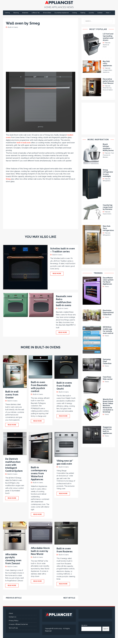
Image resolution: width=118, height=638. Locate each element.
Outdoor (99, 12)
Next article (69, 598)
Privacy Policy (13, 620)
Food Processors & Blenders (108, 155)
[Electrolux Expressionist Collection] (92, 320)
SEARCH (84, 625)
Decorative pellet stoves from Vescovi (108, 81)
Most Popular (98, 29)
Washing (16, 12)
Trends (98, 273)
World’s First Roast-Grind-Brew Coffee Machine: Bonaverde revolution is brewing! (108, 405)
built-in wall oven (23, 143)
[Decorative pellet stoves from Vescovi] (92, 95)
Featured (107, 42)
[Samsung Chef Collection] (92, 370)
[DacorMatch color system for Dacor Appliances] (92, 303)
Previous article (14, 598)
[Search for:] (98, 21)
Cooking (7, 12)
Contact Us (12, 617)
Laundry (91, 12)
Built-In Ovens (13, 27)
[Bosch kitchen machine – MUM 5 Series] (92, 163)
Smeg (8, 179)
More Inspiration (98, 139)
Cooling (74, 12)
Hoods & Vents (107, 214)
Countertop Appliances (62, 12)
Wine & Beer (47, 12)
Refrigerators (106, 180)
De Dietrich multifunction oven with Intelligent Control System (14, 465)
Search (105, 629)
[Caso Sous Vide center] (92, 392)
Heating (82, 12)
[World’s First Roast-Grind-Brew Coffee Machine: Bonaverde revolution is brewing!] (92, 420)
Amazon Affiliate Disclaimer (18, 624)
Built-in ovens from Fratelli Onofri (64, 385)
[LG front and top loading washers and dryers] (92, 54)
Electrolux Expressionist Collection (108, 312)
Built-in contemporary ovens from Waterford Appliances (39, 473)
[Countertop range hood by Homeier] (92, 219)
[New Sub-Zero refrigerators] (92, 263)
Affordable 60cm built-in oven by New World (40, 551)
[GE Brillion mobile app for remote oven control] (92, 352)
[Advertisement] (48, 50)
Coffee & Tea (36, 12)
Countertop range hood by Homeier (107, 207)
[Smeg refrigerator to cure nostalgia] (92, 198)
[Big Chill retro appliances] (92, 71)
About (11, 613)
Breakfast (25, 12)
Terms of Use (13, 628)
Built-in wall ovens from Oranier (11, 394)
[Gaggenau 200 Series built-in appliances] (92, 442)
